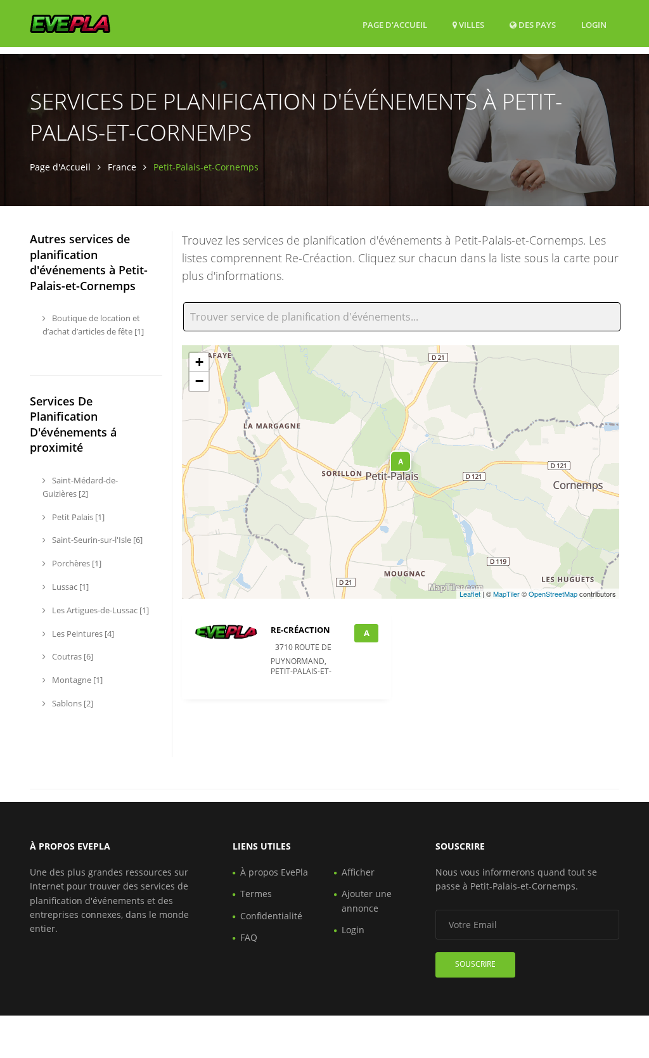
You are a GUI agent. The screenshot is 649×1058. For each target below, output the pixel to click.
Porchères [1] (75, 563)
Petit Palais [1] (77, 517)
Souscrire (475, 964)
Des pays (536, 24)
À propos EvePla (274, 872)
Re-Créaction (300, 629)
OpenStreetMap (553, 594)
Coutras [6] (71, 656)
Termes (256, 894)
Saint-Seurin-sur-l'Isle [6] (96, 539)
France (122, 167)
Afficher (358, 872)
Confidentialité (271, 916)
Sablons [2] (71, 703)
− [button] (199, 381)
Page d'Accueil (395, 24)
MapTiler (506, 594)
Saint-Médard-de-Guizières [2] (80, 487)
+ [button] (199, 362)
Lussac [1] (69, 586)
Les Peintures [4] (82, 633)
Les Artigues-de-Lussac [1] (99, 610)
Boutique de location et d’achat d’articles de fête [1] (93, 324)
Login (594, 24)
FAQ (248, 937)
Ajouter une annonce (367, 901)
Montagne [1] (76, 679)
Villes (470, 24)
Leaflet (469, 594)
